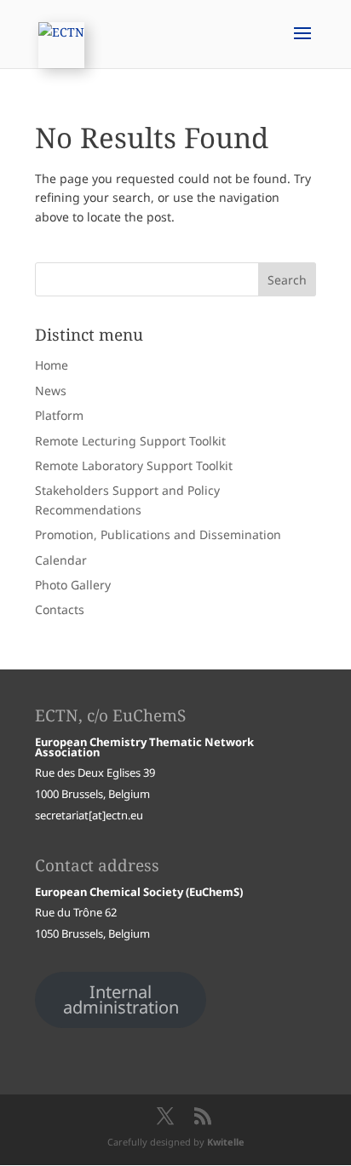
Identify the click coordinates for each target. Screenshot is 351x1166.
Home (51, 365)
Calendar (61, 560)
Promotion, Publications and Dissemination (158, 534)
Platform (59, 415)
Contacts (59, 609)
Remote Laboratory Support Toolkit (134, 465)
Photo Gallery (73, 585)
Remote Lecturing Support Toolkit (130, 441)
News (50, 390)
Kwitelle (226, 1141)
